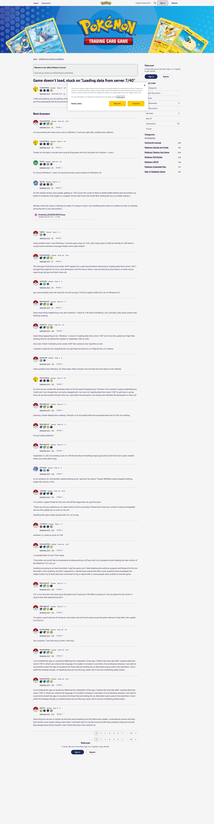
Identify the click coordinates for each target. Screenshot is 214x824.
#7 (52, 261)
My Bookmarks (162, 103)
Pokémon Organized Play (163, 167)
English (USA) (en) (142, 3)
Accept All (136, 103)
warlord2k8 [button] (43, 281)
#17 (53, 497)
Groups (149, 129)
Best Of (149, 118)
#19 (53, 550)
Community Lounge (163, 142)
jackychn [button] (42, 708)
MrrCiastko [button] (43, 468)
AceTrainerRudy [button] (44, 629)
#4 (52, 168)
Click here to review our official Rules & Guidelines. (53, 73)
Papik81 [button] (42, 232)
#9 (52, 308)
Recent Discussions (153, 93)
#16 (53, 474)
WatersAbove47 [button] (44, 301)
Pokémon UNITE (163, 162)
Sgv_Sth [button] (42, 182)
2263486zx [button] (43, 524)
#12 (53, 384)
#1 (64, 94)
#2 (52, 127)
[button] (35, 89)
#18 (53, 530)
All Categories (151, 88)
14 (131, 733)
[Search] (155, 3)
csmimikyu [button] (43, 491)
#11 (53, 364)
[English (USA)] (106, 3)
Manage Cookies (76, 103)
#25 (53, 714)
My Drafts (162, 113)
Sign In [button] (77, 752)
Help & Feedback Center (163, 171)
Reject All (117, 103)
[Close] (144, 85)
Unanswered (162, 124)
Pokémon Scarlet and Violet (163, 147)
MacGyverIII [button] (43, 358)
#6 (52, 238)
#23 (53, 656)
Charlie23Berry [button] (44, 88)
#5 (52, 188)
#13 (53, 410)
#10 (53, 331)
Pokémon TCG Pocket (163, 157)
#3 (52, 147)
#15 (53, 451)
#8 (52, 287)
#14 (53, 430)
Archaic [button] (42, 161)
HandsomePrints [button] (45, 121)
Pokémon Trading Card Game (163, 152)
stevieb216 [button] (43, 325)
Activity (149, 98)
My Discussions (152, 108)
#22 (53, 636)
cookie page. (120, 97)
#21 (53, 612)
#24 (53, 685)
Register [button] (92, 752)
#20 (53, 589)
